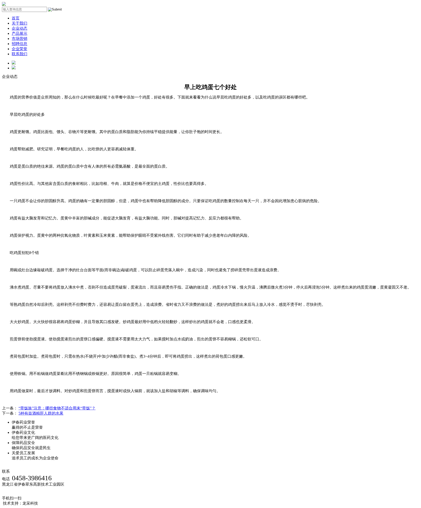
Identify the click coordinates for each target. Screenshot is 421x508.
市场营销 (19, 38)
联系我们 (19, 54)
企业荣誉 (19, 49)
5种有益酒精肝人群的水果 (41, 413)
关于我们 (19, 23)
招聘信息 (19, 44)
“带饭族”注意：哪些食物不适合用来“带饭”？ (57, 408)
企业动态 (19, 28)
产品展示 (19, 33)
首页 (15, 18)
